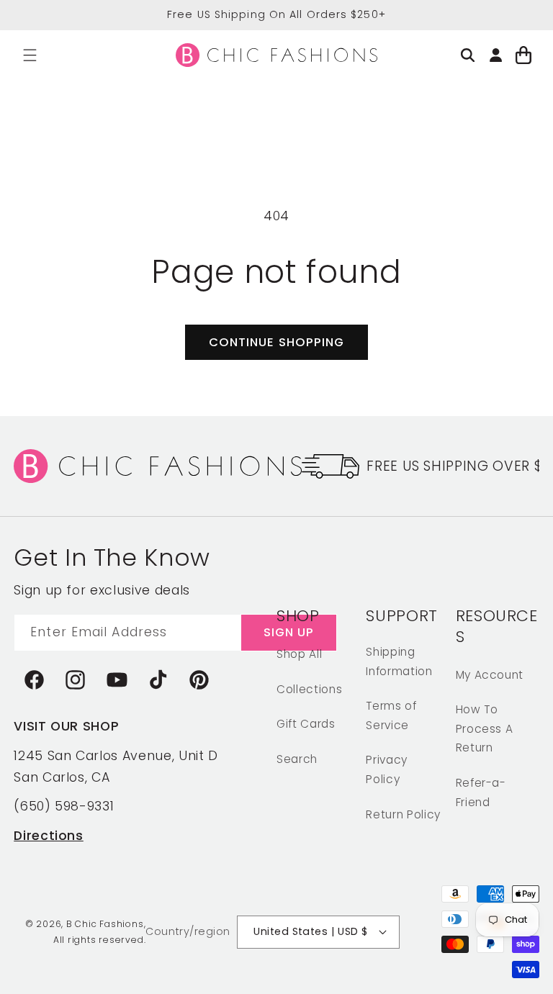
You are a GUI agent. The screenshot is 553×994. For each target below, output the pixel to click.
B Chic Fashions (105, 924)
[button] (30, 55)
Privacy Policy (387, 769)
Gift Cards (306, 723)
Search (297, 759)
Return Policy (403, 814)
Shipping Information (399, 661)
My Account (490, 674)
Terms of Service (391, 715)
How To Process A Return (484, 728)
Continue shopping (277, 342)
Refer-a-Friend (481, 792)
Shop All (299, 653)
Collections (309, 689)
